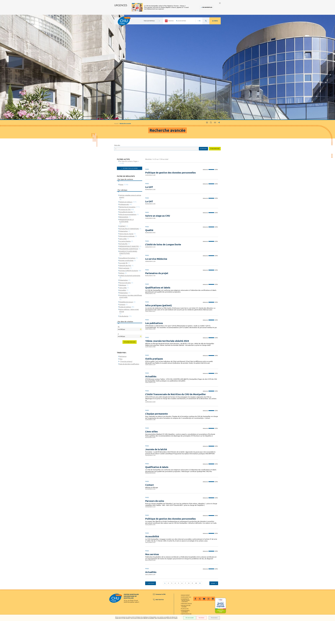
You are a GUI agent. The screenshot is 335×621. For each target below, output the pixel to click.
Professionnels (124, 204)
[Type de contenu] (126, 361)
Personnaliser (214, 617)
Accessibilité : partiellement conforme (185, 600)
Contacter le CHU (160, 594)
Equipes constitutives (126, 260)
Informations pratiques (126, 236)
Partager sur (219, 122)
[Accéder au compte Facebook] (195, 599)
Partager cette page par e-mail (215, 122)
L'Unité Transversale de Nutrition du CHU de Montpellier (175, 394)
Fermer (220, 3)
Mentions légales (186, 603)
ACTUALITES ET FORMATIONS (129, 228)
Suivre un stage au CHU (157, 215)
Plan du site (184, 608)
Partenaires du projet (156, 273)
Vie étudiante (123, 316)
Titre (120, 359)
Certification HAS (186, 613)
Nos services (152, 554)
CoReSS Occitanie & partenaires (129, 275)
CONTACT (122, 226)
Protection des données (185, 606)
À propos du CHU (125, 209)
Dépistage (122, 285)
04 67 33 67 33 (160, 599)
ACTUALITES (123, 244)
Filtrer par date (130, 342)
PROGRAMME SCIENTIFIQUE (128, 249)
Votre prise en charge (126, 234)
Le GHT (149, 187)
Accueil (116, 123)
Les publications (154, 323)
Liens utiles (151, 431)
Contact (149, 485)
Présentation (123, 231)
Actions (121, 273)
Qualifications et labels (157, 287)
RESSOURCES (123, 217)
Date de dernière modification (129, 364)
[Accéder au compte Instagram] (208, 599)
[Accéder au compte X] (200, 599)
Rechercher (215, 148)
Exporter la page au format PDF (211, 122)
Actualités (150, 376)
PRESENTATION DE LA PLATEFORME (126, 220)
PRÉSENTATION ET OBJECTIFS (129, 246)
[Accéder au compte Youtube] (204, 599)
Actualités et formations (127, 258)
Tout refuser (201, 617)
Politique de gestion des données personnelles (170, 172)
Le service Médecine (156, 259)
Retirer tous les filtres (130, 168)
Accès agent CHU (186, 597)
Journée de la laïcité (156, 449)
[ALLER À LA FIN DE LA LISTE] (200, 583)
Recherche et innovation (127, 207)
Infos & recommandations (127, 214)
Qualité (149, 230)
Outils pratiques (154, 358)
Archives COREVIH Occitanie (128, 270)
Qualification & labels (156, 467)
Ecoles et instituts (125, 307)
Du (119, 327)
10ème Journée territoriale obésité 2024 (167, 341)
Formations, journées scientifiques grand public (130, 296)
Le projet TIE (123, 263)
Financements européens (185, 611)
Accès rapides (182, 20)
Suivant (213, 583)
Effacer (204, 148)
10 (196, 583)
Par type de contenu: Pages (128, 161)
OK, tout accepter (190, 617)
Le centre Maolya (125, 241)
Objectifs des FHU (125, 265)
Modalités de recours (126, 302)
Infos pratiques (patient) (158, 305)
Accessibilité (152, 536)
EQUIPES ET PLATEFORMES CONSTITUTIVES (128, 252)
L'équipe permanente (156, 413)
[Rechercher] (205, 20)
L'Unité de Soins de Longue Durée (163, 244)
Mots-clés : (117, 145)
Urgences (171, 20)
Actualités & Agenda (126, 212)
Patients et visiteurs (125, 202)
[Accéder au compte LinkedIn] (213, 599)
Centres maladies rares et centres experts (130, 196)
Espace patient (185, 595)
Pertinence (122, 356)
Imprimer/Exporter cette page (207, 122)
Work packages (124, 268)
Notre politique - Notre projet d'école (129, 310)
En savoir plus (207, 7)
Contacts (122, 304)
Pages (121, 184)
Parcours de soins (154, 501)
